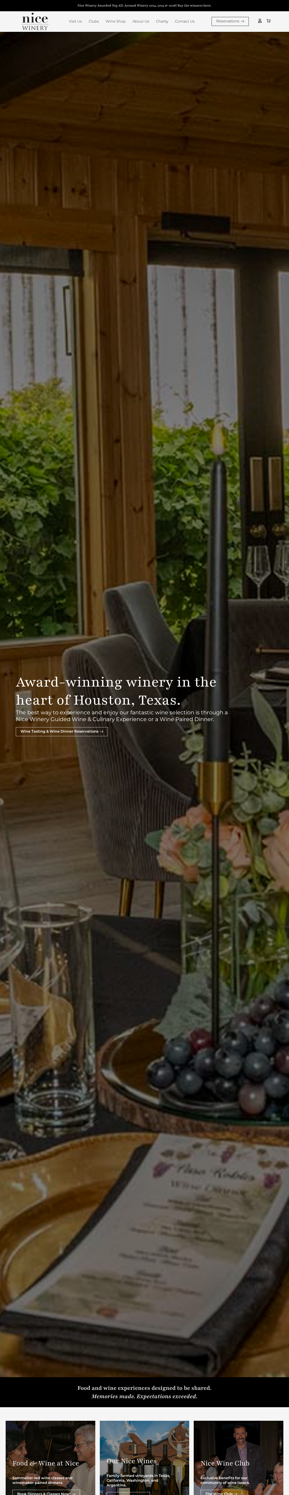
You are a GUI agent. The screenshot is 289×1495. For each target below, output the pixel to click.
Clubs (94, 21)
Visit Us (75, 21)
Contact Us (185, 21)
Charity (162, 21)
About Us (141, 21)
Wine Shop (116, 21)
